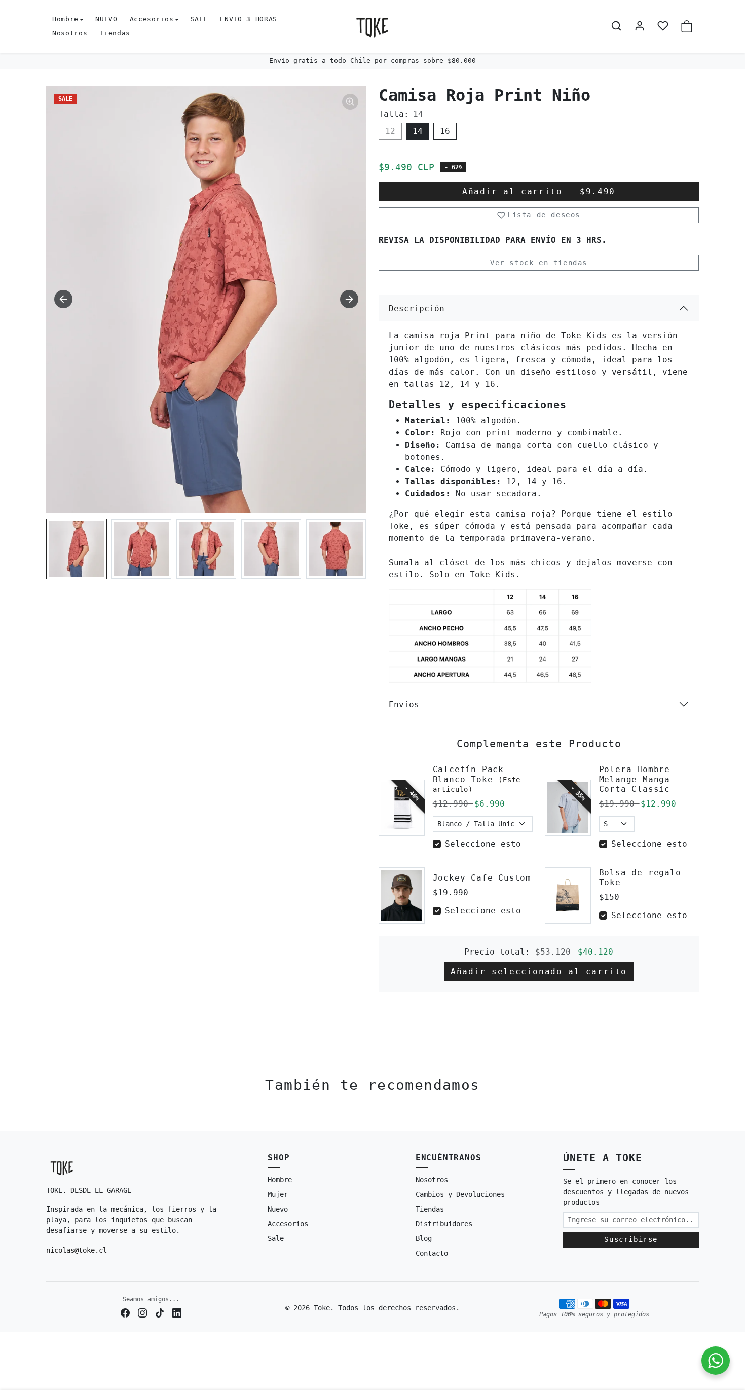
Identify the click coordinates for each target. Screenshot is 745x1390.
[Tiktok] (159, 1312)
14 (418, 131)
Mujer (278, 1194)
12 (390, 131)
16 (445, 131)
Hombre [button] (65, 19)
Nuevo (278, 1209)
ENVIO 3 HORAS (248, 19)
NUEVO (106, 19)
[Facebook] (125, 1312)
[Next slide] (349, 299)
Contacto (432, 1253)
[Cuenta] (639, 25)
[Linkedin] (176, 1312)
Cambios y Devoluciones (460, 1194)
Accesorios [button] (152, 19)
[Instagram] (142, 1312)
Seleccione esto (483, 844)
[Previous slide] (51, 1116)
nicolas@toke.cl (76, 1250)
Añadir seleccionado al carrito (539, 971)
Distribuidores (444, 1224)
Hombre (280, 1180)
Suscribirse (631, 1239)
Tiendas (114, 33)
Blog (424, 1238)
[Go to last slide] (63, 299)
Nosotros (69, 33)
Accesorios (288, 1224)
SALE (199, 19)
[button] (616, 25)
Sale (276, 1238)
